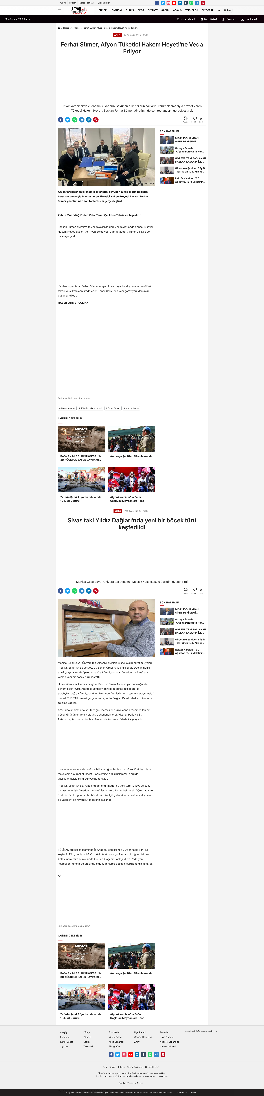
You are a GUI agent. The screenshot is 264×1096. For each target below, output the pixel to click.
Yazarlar (230, 19)
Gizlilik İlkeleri (104, 3)
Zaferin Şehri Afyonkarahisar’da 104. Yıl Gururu (80, 499)
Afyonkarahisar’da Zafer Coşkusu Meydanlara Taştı (127, 499)
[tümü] (219, 10)
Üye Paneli (250, 19)
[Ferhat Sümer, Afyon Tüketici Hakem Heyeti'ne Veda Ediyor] (106, 156)
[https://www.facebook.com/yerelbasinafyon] (157, 3)
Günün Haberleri (143, 1037)
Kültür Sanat (66, 1041)
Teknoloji (191, 10)
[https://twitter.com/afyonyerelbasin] (163, 3)
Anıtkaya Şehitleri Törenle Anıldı (131, 456)
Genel (77, 28)
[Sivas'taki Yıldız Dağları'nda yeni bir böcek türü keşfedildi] (106, 628)
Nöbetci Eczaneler (169, 1041)
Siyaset (153, 10)
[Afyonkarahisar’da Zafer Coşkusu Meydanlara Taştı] (131, 479)
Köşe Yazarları (116, 1041)
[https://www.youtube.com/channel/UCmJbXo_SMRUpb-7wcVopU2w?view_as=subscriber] (174, 3)
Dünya (130, 10)
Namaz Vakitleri (168, 1046)
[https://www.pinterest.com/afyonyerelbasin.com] (203, 3)
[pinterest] (96, 119)
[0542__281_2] (191, 3)
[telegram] (81, 119)
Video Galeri (187, 19)
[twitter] (67, 119)
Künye (63, 3)
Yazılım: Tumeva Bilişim (131, 1083)
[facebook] (60, 119)
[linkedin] (89, 119)
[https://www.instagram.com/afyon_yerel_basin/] (168, 3)
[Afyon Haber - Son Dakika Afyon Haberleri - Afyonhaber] (79, 10)
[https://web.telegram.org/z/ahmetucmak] (197, 3)
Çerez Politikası (86, 3)
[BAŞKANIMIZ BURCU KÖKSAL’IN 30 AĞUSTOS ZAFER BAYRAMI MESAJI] (81, 439)
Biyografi (208, 10)
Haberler (67, 28)
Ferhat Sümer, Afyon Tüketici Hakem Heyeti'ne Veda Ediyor (111, 28)
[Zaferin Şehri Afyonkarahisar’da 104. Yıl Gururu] (81, 479)
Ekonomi (117, 10)
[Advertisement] (132, 78)
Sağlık (165, 10)
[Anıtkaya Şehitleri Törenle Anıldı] (131, 439)
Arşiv (136, 1041)
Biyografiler (115, 1046)
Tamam (193, 1093)
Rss (105, 1067)
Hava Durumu (167, 1037)
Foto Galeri (210, 19)
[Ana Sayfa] (59, 28)
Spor (141, 10)
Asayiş (177, 10)
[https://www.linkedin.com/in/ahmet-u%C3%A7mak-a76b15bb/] (180, 3)
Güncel (103, 10)
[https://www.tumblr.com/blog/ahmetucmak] (186, 3)
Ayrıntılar (182, 1093)
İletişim (72, 3)
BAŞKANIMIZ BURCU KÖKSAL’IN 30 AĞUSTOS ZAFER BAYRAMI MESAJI (80, 458)
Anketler (164, 1032)
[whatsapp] (74, 119)
